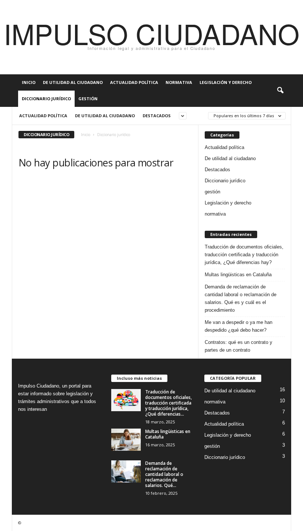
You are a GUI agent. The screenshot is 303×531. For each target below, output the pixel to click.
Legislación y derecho (226, 82)
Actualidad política (134, 82)
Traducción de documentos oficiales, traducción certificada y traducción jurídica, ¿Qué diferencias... (168, 403)
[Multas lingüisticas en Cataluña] (126, 440)
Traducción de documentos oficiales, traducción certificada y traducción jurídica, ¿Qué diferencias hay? (244, 254)
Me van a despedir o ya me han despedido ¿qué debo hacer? (238, 326)
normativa (179, 82)
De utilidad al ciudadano (73, 82)
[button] (280, 90)
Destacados (157, 115)
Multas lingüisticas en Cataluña (238, 274)
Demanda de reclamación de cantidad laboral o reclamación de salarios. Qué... (164, 474)
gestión (88, 98)
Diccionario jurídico (46, 98)
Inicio (28, 82)
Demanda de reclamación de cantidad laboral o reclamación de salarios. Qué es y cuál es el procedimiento (240, 298)
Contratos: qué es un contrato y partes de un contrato (238, 346)
